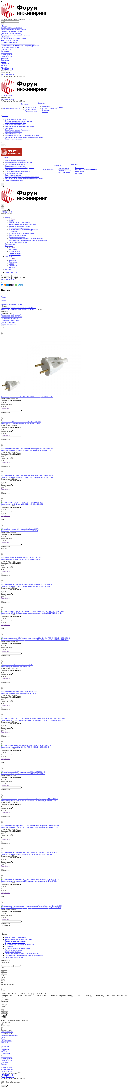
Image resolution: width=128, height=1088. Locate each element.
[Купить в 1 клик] (2, 333)
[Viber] (13, 285)
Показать (4, 1012)
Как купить (13, 249)
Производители (6, 1041)
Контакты (4, 1051)
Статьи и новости (7, 1032)
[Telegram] (21, 285)
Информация (5, 1053)
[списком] (3, 326)
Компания (12, 260)
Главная (3, 1037)
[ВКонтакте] (2, 285)
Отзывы (3, 1048)
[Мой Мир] (7, 285)
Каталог (11, 221)
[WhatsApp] (16, 285)
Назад (13, 219)
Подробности (5, 408)
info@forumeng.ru (8, 74)
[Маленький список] (1, 327)
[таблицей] (5, 326)
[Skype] (19, 285)
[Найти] (2, 24)
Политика (4, 1062)
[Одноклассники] (5, 285)
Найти (3, 1086)
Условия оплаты (6, 1057)
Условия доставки (7, 1059)
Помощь (3, 1064)
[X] (10, 285)
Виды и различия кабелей (9, 1035)
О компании (5, 1046)
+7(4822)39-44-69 (7, 69)
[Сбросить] (2, 1010)
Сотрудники (5, 1050)
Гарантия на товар (7, 1060)
